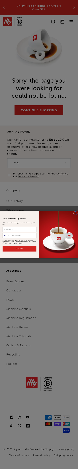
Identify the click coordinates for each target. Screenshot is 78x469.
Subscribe (19, 249)
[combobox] (6, 235)
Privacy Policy (12, 243)
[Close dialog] (75, 213)
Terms (20, 243)
